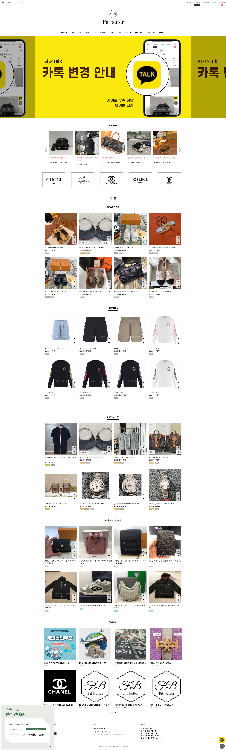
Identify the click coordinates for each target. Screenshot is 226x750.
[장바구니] (74, 238)
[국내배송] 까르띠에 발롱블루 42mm (161, 504)
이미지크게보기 (111, 198)
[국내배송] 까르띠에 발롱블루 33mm (126, 504)
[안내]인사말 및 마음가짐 (89, 663)
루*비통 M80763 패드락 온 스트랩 (139, 158)
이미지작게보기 (115, 198)
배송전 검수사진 (113, 520)
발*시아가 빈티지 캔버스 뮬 (110, 158)
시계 (94, 32)
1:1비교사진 (150, 32)
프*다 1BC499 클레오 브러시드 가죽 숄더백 (61, 159)
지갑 (80, 32)
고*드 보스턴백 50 (82, 158)
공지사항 (113, 622)
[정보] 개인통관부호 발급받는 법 (163, 663)
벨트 (112, 32)
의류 (119, 32)
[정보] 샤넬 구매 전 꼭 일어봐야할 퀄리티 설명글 (169, 705)
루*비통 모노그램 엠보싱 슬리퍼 (164, 158)
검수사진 (138, 32)
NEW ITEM (113, 308)
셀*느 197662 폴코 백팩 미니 (159, 457)
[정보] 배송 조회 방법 (52, 663)
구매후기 (162, 32)
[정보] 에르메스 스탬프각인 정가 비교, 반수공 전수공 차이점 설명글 (106, 705)
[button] (110, 712)
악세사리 (103, 32)
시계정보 (128, 32)
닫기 (51, 746)
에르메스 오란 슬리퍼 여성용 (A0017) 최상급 (94, 291)
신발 (87, 32)
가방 (73, 32)
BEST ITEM (113, 207)
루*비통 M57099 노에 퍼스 (54, 247)
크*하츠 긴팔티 (154, 348)
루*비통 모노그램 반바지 (87, 348)
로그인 (189, 2)
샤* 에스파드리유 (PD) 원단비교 (160, 291)
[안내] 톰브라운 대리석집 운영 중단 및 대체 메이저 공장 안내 (139, 705)
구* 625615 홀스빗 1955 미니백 (55, 504)
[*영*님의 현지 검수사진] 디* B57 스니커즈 (94, 605)
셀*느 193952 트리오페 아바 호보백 (91, 247)
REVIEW (113, 125)
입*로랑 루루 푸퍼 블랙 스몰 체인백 (126, 291)
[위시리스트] (74, 242)
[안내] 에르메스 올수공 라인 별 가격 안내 (60, 705)
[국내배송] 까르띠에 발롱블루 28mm (91, 504)
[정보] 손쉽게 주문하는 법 (125, 663)
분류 (3, 2)
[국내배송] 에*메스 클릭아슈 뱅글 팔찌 (162, 247)
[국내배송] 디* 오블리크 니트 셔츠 (125, 457)
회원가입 (197, 2)
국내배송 (64, 32)
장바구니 (222, 2)
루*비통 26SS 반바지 (52, 348)
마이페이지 (206, 2)
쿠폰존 (214, 2)
